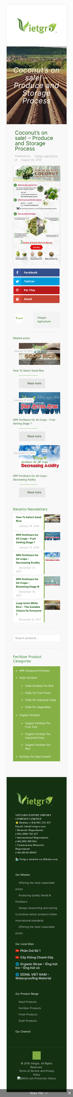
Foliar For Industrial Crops (40, 699)
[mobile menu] (5, 9)
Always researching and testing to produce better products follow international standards (36, 914)
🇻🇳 (28, 951)
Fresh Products (28, 1014)
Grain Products (28, 1020)
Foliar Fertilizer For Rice (39, 685)
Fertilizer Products (30, 1008)
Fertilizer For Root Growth (35, 756)
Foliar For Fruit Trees (37, 692)
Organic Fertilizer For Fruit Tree (38, 725)
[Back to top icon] (37, 1055)
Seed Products (28, 1001)
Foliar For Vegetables (38, 707)
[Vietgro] (36, 25)
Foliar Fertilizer (28, 677)
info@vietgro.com (35, 826)
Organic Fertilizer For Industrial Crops (38, 735)
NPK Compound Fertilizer (34, 670)
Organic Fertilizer (29, 715)
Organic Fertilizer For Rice (38, 746)
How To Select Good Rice (28, 370)
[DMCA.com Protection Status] (36, 1078)
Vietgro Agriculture (46, 156)
